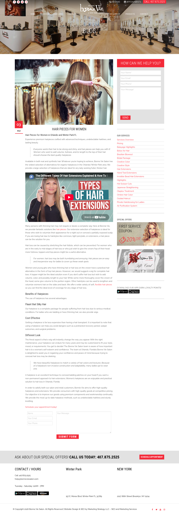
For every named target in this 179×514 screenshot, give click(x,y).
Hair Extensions (124, 169)
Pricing (120, 143)
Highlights (121, 180)
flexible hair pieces (103, 284)
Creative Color (123, 162)
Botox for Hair (123, 151)
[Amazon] (43, 493)
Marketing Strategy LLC (98, 509)
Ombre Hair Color (125, 195)
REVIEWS (116, 2)
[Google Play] (122, 291)
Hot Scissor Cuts (124, 184)
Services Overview (125, 140)
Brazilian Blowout (125, 154)
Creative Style (123, 165)
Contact (71, 14)
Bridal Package (123, 158)
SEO (83, 509)
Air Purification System (127, 206)
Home (33, 14)
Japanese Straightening (127, 187)
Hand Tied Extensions (127, 173)
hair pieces (61, 229)
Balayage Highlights (126, 147)
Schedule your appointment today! (41, 407)
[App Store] (134, 291)
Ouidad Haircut (123, 198)
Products (130, 14)
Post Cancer (114, 14)
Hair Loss (58, 14)
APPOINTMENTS (134, 2)
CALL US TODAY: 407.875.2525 (94, 457)
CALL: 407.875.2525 (154, 1)
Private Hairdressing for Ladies (130, 202)
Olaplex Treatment (125, 191)
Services (44, 14)
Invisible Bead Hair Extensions (130, 176)
